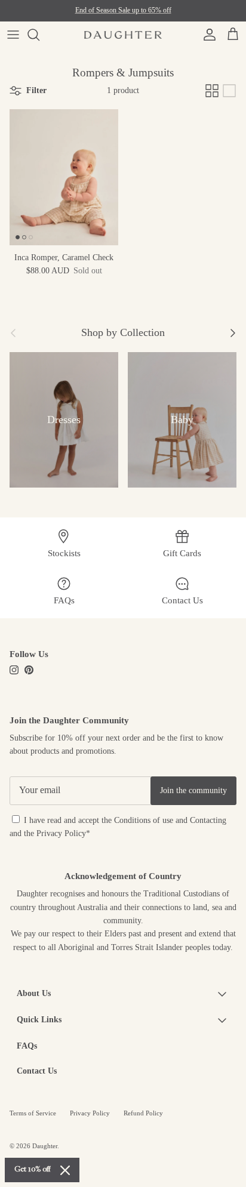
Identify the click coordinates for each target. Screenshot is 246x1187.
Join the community (193, 790)
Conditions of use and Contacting (170, 820)
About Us (34, 993)
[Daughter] (123, 34)
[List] (229, 91)
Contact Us (37, 1070)
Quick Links (39, 1019)
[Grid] (212, 91)
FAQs (27, 1045)
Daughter (44, 1145)
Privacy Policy (61, 833)
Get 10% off (32, 1170)
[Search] (39, 34)
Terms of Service (33, 1113)
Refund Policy (143, 1113)
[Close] (65, 1170)
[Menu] (13, 34)
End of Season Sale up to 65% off (123, 10)
